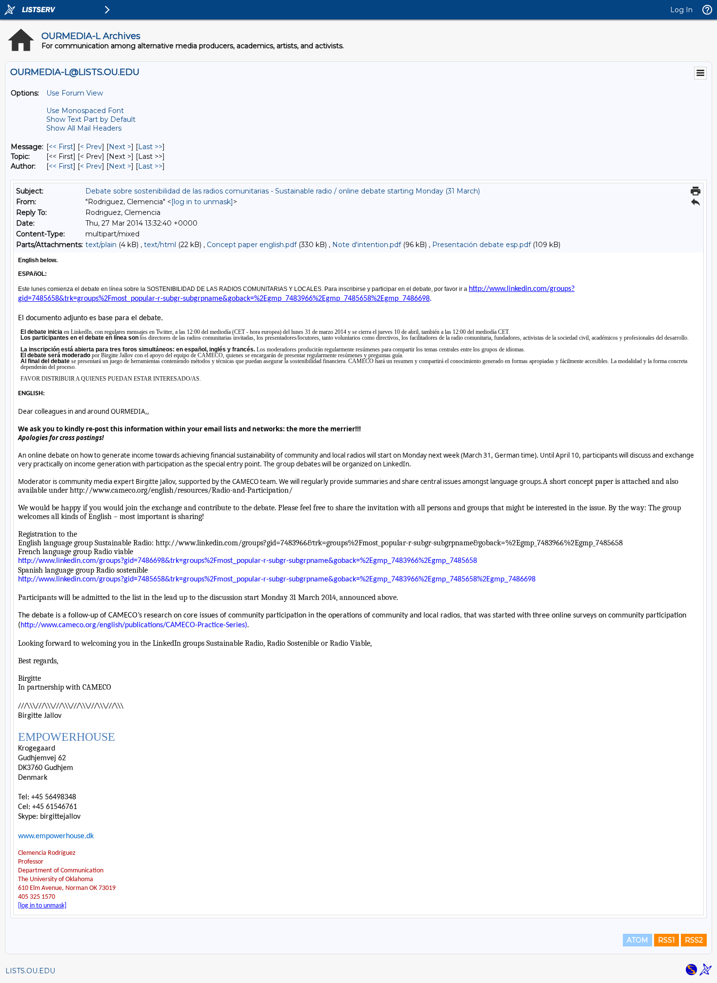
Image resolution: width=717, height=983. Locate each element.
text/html (160, 244)
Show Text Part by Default (91, 119)
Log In (681, 9)
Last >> (150, 146)
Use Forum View (74, 93)
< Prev (91, 146)
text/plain (101, 244)
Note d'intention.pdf (366, 244)
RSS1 (666, 940)
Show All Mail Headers (83, 128)
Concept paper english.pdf (252, 244)
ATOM (637, 940)
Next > (120, 146)
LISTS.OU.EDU (30, 970)
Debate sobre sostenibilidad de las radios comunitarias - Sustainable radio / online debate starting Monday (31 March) (282, 191)
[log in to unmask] (202, 201)
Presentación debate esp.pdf (482, 244)
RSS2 (694, 940)
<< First (61, 146)
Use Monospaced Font (85, 110)
